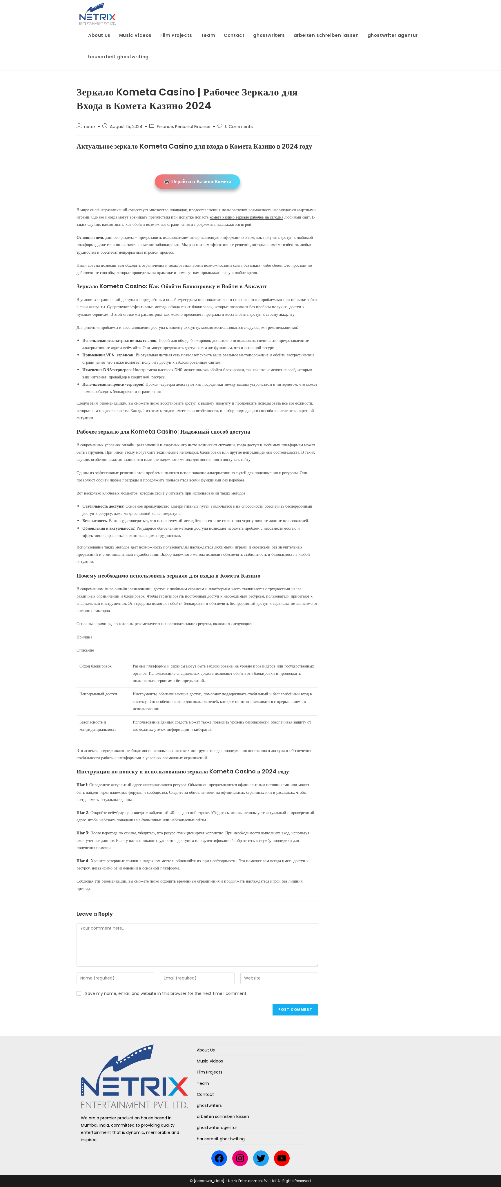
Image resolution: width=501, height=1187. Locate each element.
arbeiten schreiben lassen (223, 1116)
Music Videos (210, 1061)
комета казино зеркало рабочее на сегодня (246, 217)
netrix (89, 126)
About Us (206, 1050)
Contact (205, 1094)
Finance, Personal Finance (183, 126)
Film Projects (209, 1072)
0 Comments (239, 126)
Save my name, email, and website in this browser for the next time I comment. (166, 993)
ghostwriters (209, 1105)
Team (203, 1083)
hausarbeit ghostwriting (221, 1139)
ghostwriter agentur (217, 1127)
